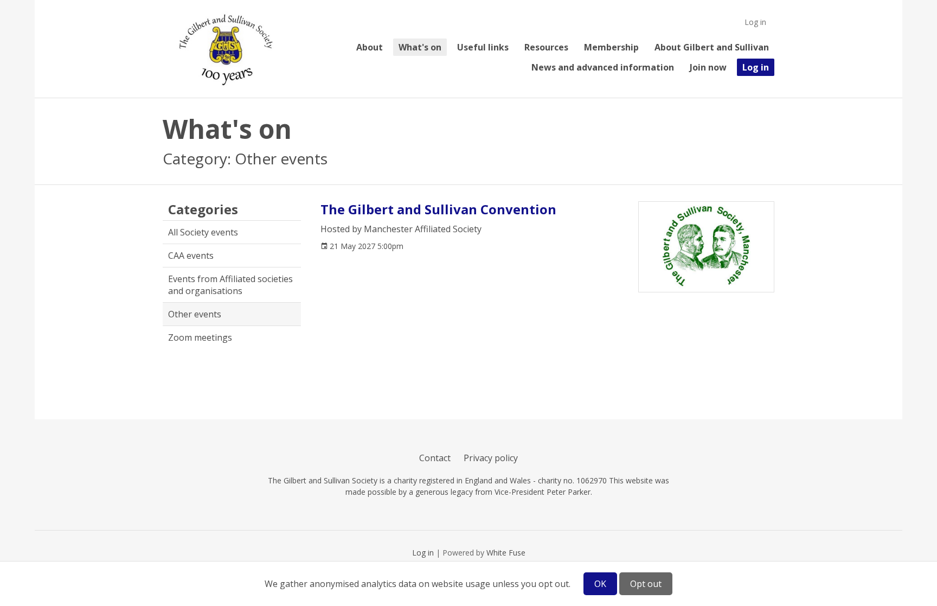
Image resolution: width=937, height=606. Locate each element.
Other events (194, 314)
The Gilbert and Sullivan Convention (438, 209)
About (369, 47)
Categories (203, 209)
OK (600, 584)
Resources (546, 47)
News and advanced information (602, 67)
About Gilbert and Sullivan (711, 47)
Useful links (483, 47)
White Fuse (505, 552)
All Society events (203, 232)
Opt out (646, 584)
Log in (755, 22)
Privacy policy (491, 458)
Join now (708, 67)
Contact (435, 458)
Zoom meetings (200, 337)
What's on (420, 47)
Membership (611, 47)
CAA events (191, 255)
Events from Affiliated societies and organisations (230, 285)
